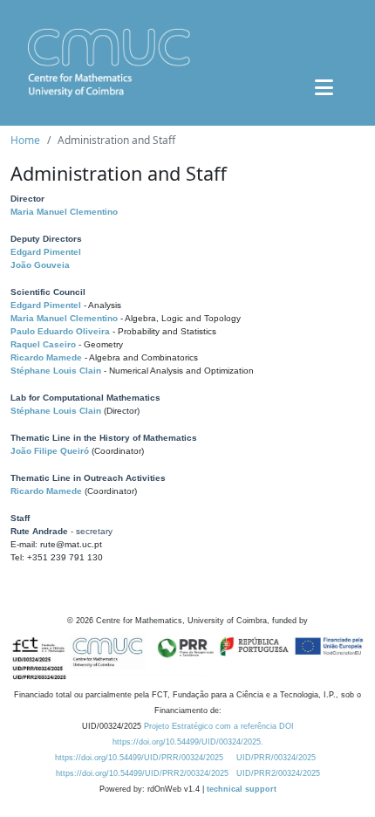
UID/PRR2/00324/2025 (278, 773)
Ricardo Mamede (46, 357)
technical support (241, 789)
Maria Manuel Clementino (64, 211)
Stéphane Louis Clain (55, 370)
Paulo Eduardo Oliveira (60, 331)
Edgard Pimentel (45, 252)
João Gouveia (40, 265)
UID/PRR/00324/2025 (276, 757)
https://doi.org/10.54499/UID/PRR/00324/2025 (139, 757)
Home (25, 140)
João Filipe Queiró (49, 451)
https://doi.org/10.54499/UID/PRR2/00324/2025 (142, 773)
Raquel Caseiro (43, 344)
